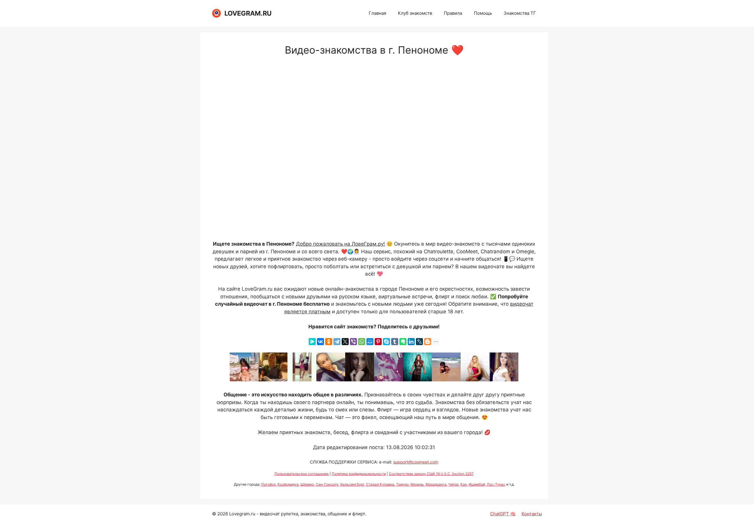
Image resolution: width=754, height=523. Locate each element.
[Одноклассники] (328, 341)
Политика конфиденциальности (359, 473)
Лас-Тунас (496, 484)
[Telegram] (336, 341)
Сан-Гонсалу (327, 484)
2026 (222, 514)
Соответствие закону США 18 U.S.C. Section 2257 (431, 473)
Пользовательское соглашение (302, 473)
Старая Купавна (380, 484)
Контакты (532, 514)
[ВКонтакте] (320, 341)
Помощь (483, 13)
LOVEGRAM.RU (248, 13)
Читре (453, 484)
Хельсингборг (352, 484)
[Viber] (353, 341)
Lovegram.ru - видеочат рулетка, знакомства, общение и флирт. (297, 514)
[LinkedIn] (411, 341)
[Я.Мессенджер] (312, 341)
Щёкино (307, 484)
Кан (463, 484)
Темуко (402, 484)
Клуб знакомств (415, 13)
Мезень (417, 484)
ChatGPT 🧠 (503, 514)
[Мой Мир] (369, 341)
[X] (345, 341)
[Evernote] (402, 341)
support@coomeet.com (415, 461)
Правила (453, 13)
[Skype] (386, 341)
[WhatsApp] (361, 341)
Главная (377, 13)
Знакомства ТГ (520, 13)
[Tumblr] (394, 341)
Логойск (268, 484)
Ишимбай (477, 484)
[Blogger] (427, 341)
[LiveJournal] (419, 341)
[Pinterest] (378, 341)
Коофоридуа (288, 484)
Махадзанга (436, 484)
